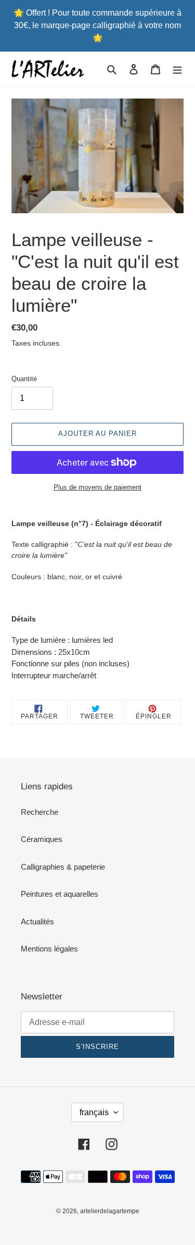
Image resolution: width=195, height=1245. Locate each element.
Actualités (37, 921)
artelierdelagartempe (109, 1211)
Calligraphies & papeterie (63, 866)
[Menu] (177, 69)
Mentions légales (49, 948)
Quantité (24, 379)
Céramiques (41, 839)
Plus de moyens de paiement (97, 487)
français (94, 1112)
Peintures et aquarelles (59, 893)
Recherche (39, 812)
